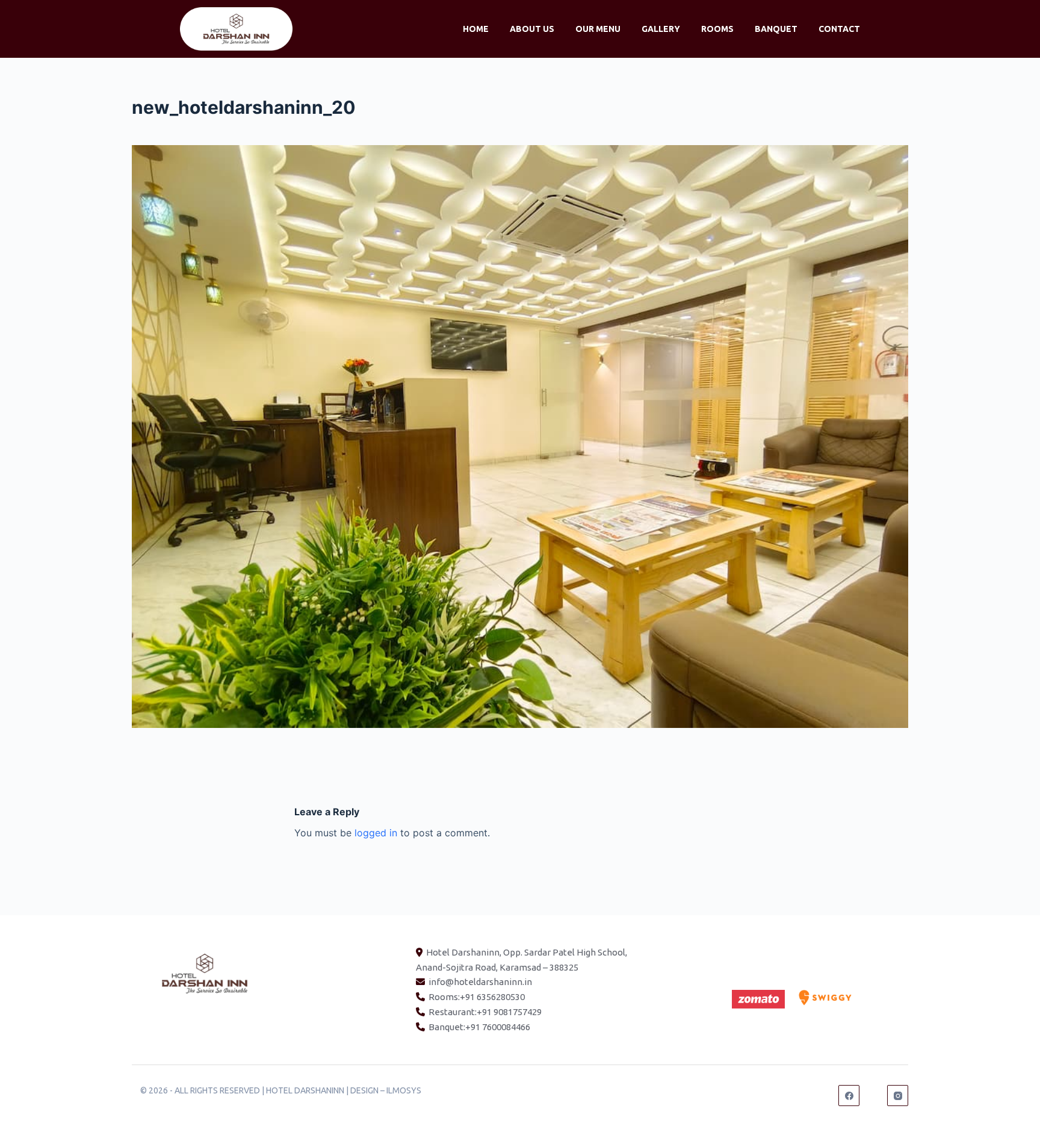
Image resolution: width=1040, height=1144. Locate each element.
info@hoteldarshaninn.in (480, 982)
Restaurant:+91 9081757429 (485, 1012)
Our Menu (598, 29)
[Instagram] (897, 1095)
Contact (839, 29)
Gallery (661, 29)
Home (476, 29)
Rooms (717, 29)
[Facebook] (848, 1095)
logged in (375, 833)
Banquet (776, 29)
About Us (532, 29)
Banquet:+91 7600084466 (479, 1027)
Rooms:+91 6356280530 (477, 997)
